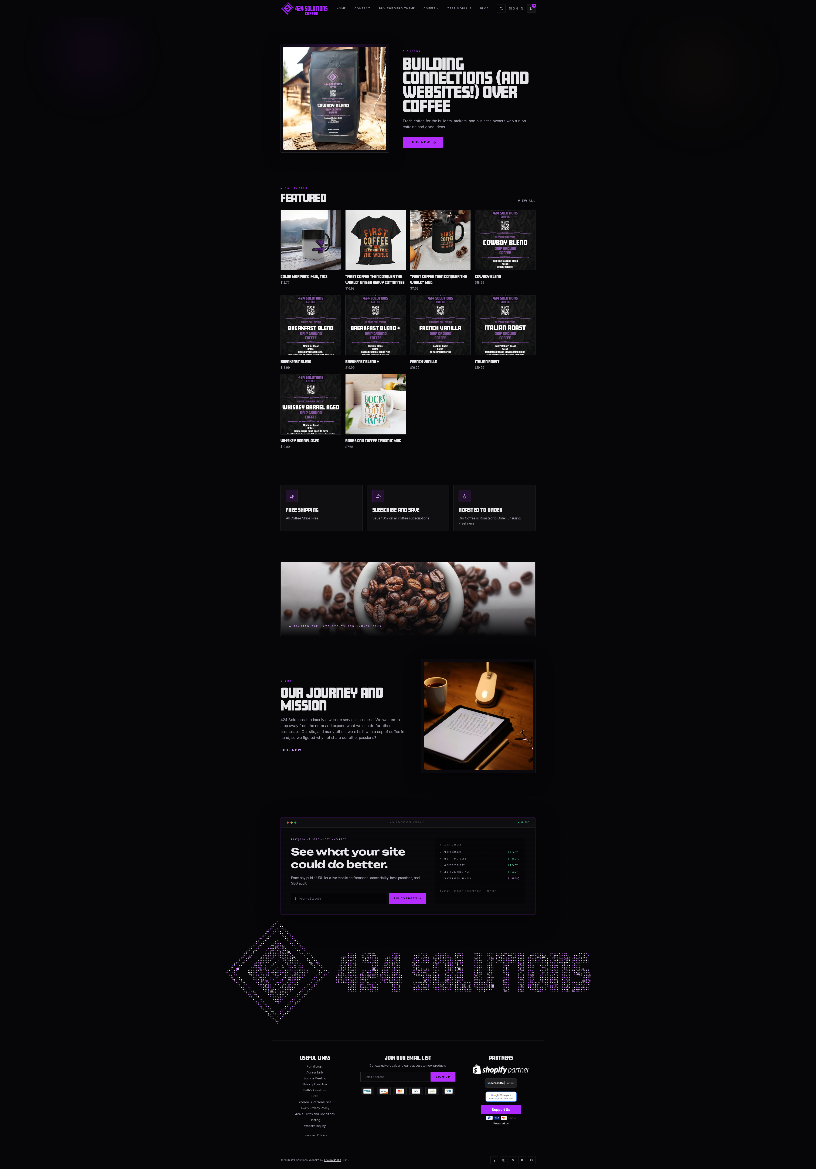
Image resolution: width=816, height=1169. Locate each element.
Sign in (516, 8)
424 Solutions (332, 1160)
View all (527, 201)
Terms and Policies (315, 1135)
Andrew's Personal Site (315, 1102)
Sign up (443, 1076)
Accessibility (315, 1072)
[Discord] (522, 1160)
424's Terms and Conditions (315, 1114)
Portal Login (315, 1066)
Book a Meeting (315, 1078)
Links (315, 1096)
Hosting (315, 1120)
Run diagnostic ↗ (407, 898)
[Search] (501, 8)
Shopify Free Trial (314, 1084)
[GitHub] (532, 1160)
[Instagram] (503, 1160)
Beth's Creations (315, 1090)
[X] (513, 1160)
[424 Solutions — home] (304, 8)
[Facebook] (494, 1160)
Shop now (290, 750)
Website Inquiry (315, 1126)
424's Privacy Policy (315, 1108)
